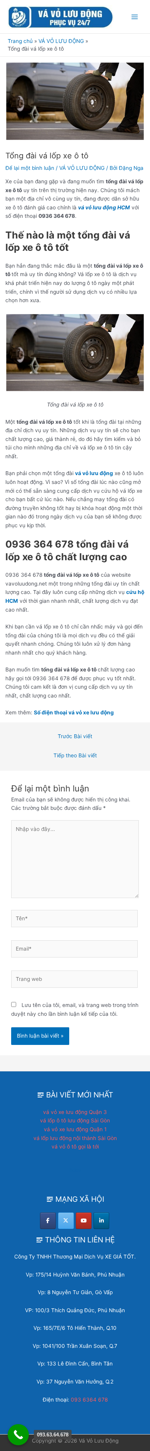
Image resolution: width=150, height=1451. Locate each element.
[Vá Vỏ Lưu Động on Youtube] (84, 1220)
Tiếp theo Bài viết (75, 755)
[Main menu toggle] (135, 17)
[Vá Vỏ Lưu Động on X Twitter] (66, 1220)
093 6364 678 (89, 1400)
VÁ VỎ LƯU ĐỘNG (82, 168)
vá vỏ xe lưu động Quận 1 (75, 1129)
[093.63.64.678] (18, 1434)
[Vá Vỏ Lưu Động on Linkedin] (101, 1220)
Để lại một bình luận (29, 168)
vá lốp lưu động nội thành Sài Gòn (75, 1138)
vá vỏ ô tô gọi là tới (75, 1146)
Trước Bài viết (75, 736)
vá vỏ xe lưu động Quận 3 (75, 1112)
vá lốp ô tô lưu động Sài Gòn (75, 1120)
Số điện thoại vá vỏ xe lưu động (74, 712)
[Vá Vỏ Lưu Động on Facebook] (48, 1220)
